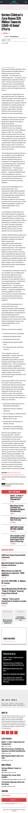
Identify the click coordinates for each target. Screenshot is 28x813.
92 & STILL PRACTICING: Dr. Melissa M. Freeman (14, 582)
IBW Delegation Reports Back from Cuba (18, 519)
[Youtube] (16, 732)
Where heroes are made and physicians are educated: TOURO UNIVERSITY (13, 573)
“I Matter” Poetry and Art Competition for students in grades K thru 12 (14, 601)
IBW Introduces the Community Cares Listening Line (7, 621)
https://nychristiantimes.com (9, 641)
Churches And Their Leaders (9, 779)
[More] (17, 46)
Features (13, 522)
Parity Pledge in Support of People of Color (20, 618)
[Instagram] (7, 732)
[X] (6, 46)
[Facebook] (3, 46)
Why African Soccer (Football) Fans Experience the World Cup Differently (17, 508)
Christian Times (19, 483)
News (12, 501)
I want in (13, 800)
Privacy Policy (18, 803)
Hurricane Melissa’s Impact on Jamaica (11, 769)
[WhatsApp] (13, 46)
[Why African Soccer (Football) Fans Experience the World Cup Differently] (5, 508)
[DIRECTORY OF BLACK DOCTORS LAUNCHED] (5, 529)
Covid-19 (4, 485)
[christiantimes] (3, 37)
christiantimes (14, 36)
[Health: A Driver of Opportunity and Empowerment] (5, 498)
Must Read (4, 772)
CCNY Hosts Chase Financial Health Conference (13, 556)
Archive (4, 559)
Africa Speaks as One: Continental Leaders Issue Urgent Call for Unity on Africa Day (17, 538)
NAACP (8, 485)
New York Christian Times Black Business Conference (12, 564)
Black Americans (10, 483)
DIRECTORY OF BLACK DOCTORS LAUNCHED (16, 528)
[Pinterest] (10, 46)
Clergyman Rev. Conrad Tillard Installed (11, 776)
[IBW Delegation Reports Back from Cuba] (5, 520)
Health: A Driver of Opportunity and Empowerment (16, 497)
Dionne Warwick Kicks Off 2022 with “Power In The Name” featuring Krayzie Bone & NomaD (14, 591)
